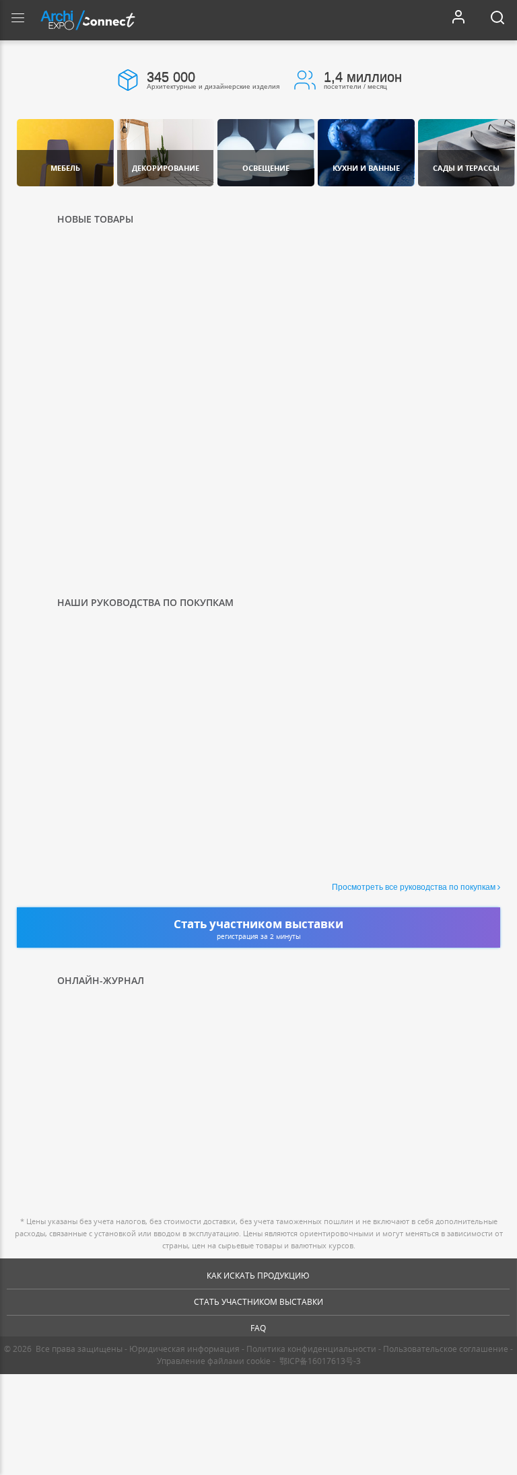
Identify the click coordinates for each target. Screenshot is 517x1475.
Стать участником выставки (258, 1302)
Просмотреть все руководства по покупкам (413, 887)
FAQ (258, 1328)
